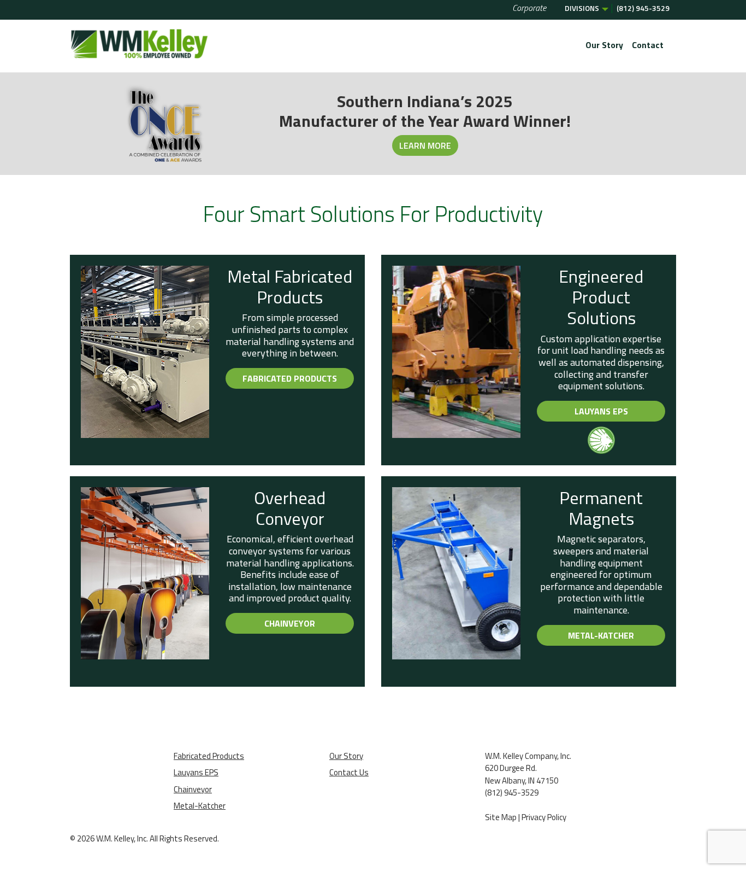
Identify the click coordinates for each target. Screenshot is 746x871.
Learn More (425, 145)
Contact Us (349, 772)
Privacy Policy (544, 817)
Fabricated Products (289, 378)
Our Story (604, 44)
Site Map (501, 817)
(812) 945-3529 (643, 8)
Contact (648, 44)
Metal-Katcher (601, 635)
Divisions (582, 8)
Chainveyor (289, 623)
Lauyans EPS (601, 411)
